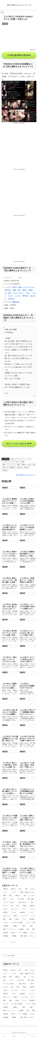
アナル (10, 296)
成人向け (5, 467)
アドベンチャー (18, 293)
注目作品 (11, 298)
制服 (14, 290)
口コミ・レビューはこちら (17, 443)
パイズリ (17, 296)
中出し (28, 293)
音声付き (8, 290)
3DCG (14, 287)
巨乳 (19, 290)
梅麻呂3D (15, 302)
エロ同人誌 (6, 459)
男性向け (25, 296)
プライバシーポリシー (19, 1032)
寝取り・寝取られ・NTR (24, 464)
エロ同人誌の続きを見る (17, 55)
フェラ (11, 461)
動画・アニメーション (26, 287)
